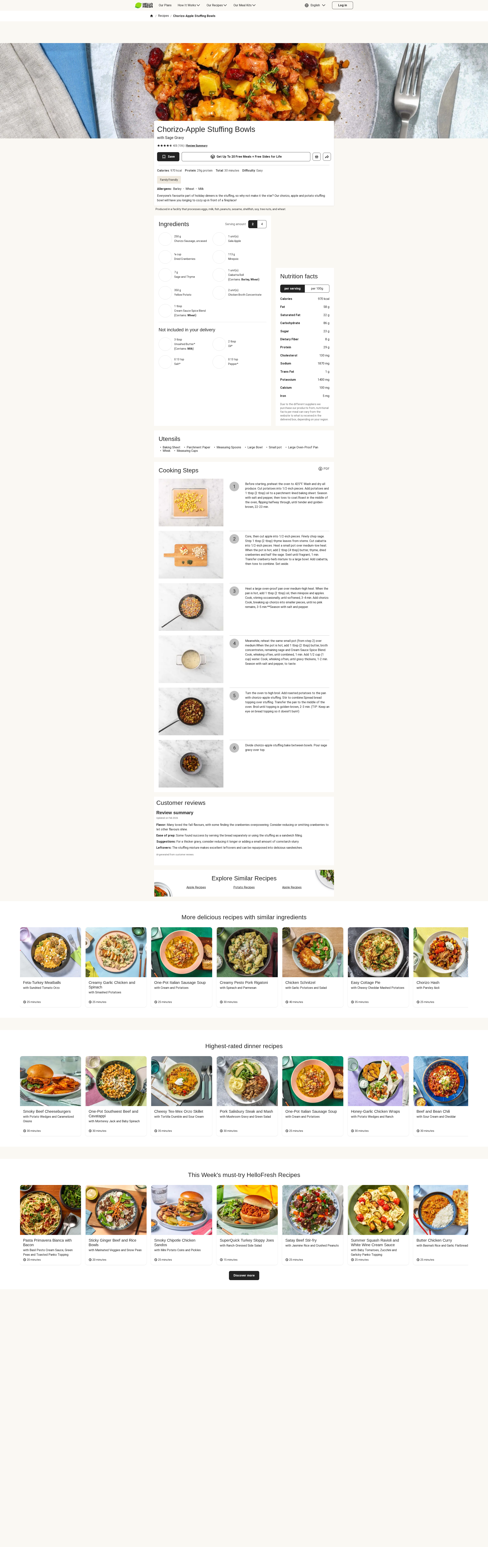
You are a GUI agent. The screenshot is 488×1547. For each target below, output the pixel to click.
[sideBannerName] (304, 239)
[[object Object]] (317, 157)
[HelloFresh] (144, 5)
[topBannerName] (244, 32)
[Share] (327, 157)
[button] (316, 5)
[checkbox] (158, 145)
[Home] (151, 16)
